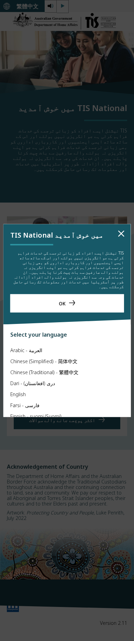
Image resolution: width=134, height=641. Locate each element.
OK (62, 303)
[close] (121, 233)
